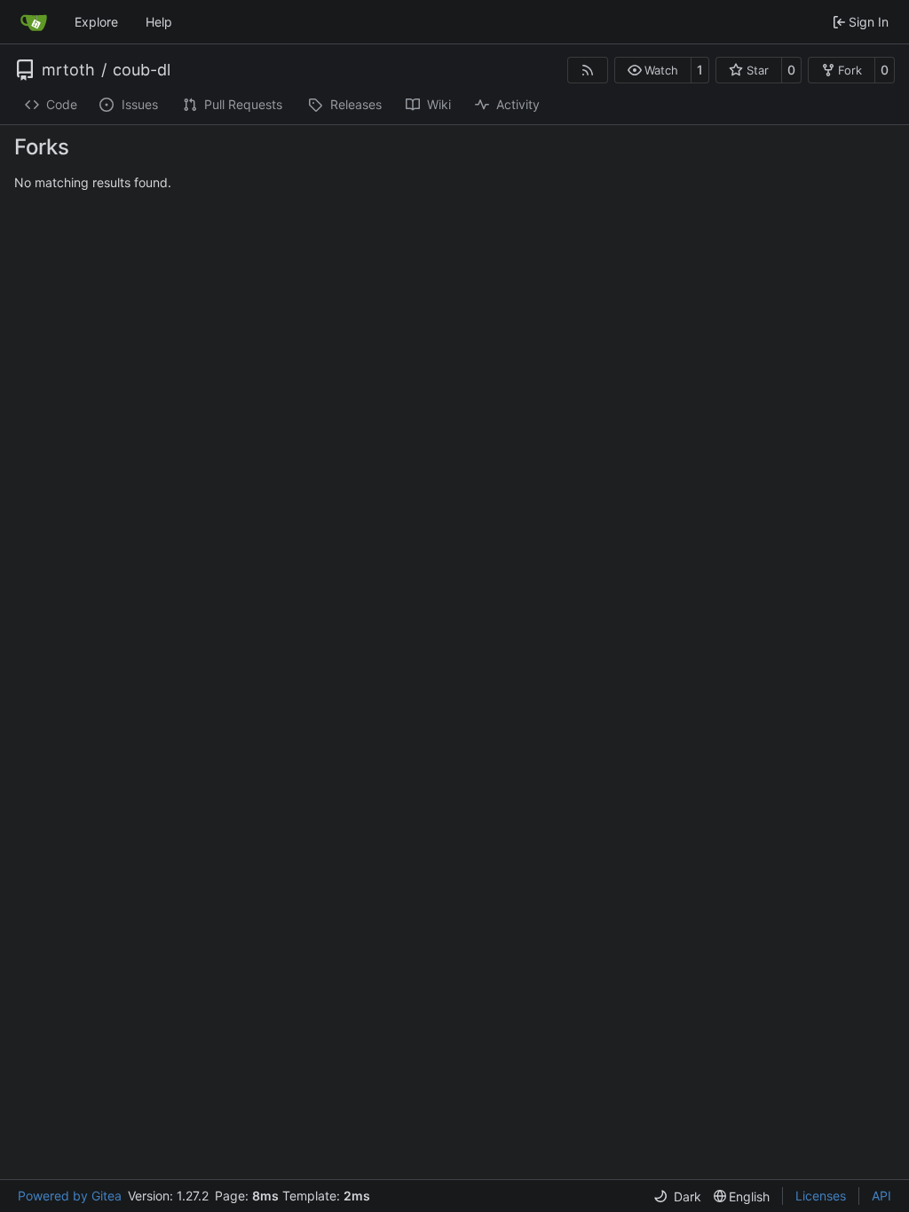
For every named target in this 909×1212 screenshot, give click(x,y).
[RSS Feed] (587, 70)
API (881, 1195)
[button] (653, 70)
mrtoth (68, 70)
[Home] (34, 22)
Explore (96, 21)
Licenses (820, 1195)
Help (159, 21)
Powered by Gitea (70, 1195)
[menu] (677, 1196)
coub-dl (141, 70)
